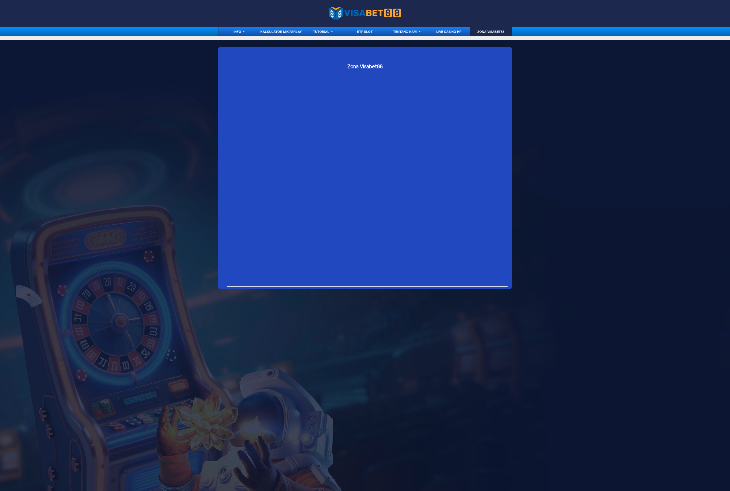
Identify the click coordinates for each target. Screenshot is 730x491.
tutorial (321, 31)
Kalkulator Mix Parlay (281, 31)
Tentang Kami (405, 31)
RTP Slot (365, 31)
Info (238, 31)
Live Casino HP (448, 31)
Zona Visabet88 (490, 31)
